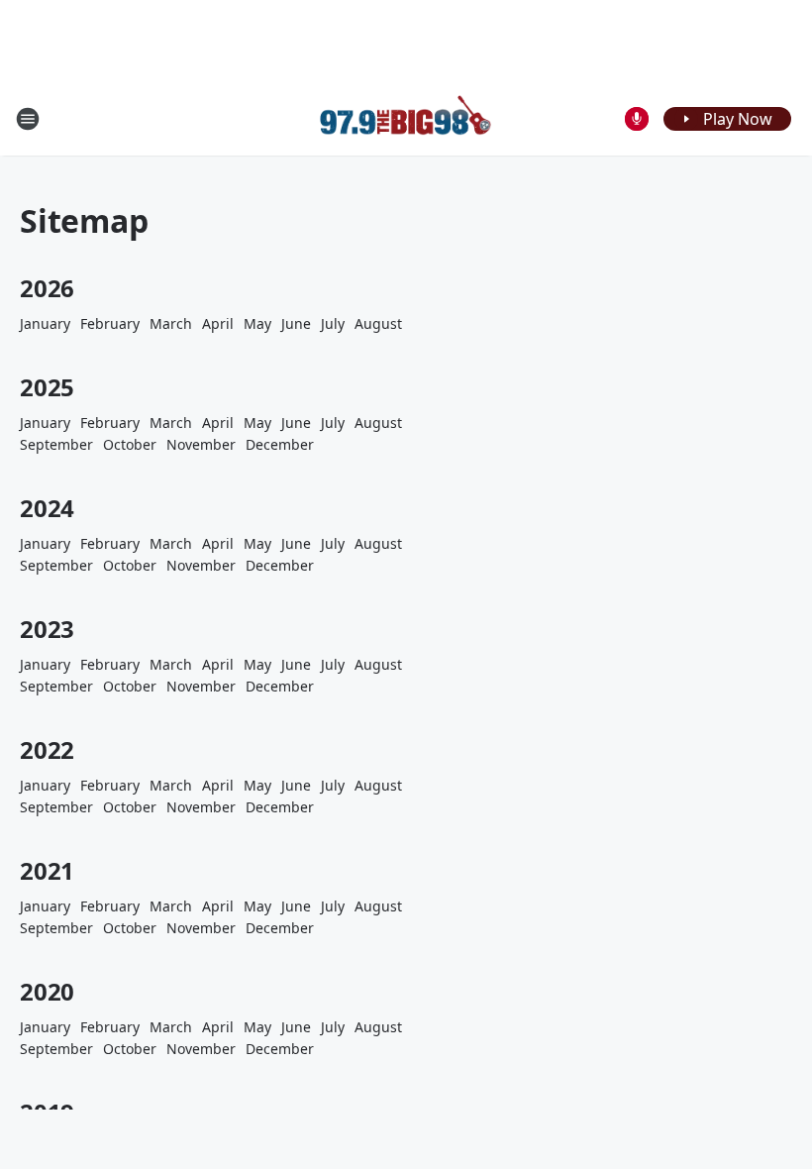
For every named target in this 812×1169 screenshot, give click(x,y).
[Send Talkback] (637, 119)
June (296, 323)
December (280, 444)
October (129, 444)
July (333, 323)
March (171, 323)
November (201, 444)
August (378, 323)
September (56, 444)
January (45, 323)
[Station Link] (406, 118)
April (218, 323)
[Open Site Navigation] (28, 119)
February (110, 323)
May (257, 323)
